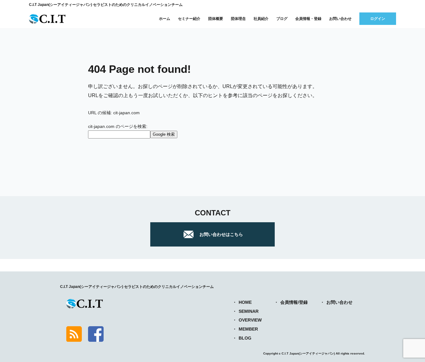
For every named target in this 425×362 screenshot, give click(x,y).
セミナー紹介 (189, 18)
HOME (245, 302)
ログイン (377, 18)
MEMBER (248, 329)
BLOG (245, 338)
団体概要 (215, 18)
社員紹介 (261, 18)
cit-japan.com (126, 112)
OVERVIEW (250, 319)
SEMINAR (249, 311)
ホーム (164, 18)
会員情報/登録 (294, 302)
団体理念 (238, 18)
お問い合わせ (340, 18)
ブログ (281, 18)
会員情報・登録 (308, 18)
